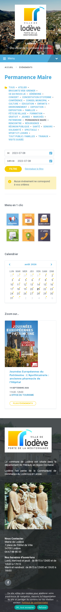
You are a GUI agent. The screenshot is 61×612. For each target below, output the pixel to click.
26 (25, 293)
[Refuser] (57, 600)
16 (51, 284)
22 (44, 289)
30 (31, 275)
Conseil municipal (36, 100)
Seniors (48, 126)
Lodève (30, 43)
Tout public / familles (22, 136)
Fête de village (17, 113)
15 (44, 284)
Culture (13, 104)
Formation (36, 113)
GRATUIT (13, 117)
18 (18, 289)
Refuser (43, 607)
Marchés (38, 117)
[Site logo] (30, 38)
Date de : (11, 161)
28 (18, 275)
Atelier (22, 87)
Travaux (43, 136)
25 (18, 293)
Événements (26, 67)
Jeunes (26, 117)
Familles (30, 110)
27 (11, 275)
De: (8, 153)
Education (28, 104)
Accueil (9, 67)
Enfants (42, 104)
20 (31, 289)
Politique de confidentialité (35, 602)
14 (38, 284)
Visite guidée (16, 139)
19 (25, 289)
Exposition (36, 107)
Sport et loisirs (18, 133)
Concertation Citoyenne (36, 97)
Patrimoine (15, 120)
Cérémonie (35, 94)
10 (11, 284)
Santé (36, 126)
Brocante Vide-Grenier (22, 90)
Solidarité (15, 130)
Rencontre (15, 123)
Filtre (13, 168)
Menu (11, 58)
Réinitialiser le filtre (34, 169)
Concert (14, 97)
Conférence (16, 100)
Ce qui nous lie (17, 94)
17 (11, 289)
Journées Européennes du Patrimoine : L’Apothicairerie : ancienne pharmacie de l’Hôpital (29, 377)
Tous (12, 87)
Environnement (18, 107)
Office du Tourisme (22, 395)
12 (25, 284)
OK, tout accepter (25, 607)
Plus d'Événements (23, 403)
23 (51, 289)
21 (38, 289)
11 (18, 284)
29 (25, 275)
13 (31, 284)
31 (38, 275)
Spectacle (31, 130)
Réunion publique (19, 126)
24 (11, 293)
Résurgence (32, 123)
